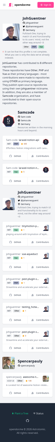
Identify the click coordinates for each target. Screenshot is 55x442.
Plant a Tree (21, 413)
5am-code (12, 140)
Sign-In (47, 4)
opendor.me (16, 429)
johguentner (13, 226)
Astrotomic (38, 429)
